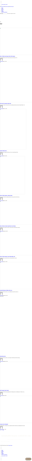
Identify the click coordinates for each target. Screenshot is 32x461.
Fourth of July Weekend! (4, 424)
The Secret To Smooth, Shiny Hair (5, 103)
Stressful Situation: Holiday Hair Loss (6, 290)
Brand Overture (10, 445)
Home (2, 450)
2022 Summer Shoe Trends (4, 390)
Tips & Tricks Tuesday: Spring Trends (6, 195)
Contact (2, 453)
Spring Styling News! (3, 150)
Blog (2, 452)
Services (3, 451)
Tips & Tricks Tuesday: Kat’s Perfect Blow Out (7, 256)
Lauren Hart (1, 61)
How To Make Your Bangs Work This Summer (7, 56)
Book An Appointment (4, 454)
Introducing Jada (3, 356)
